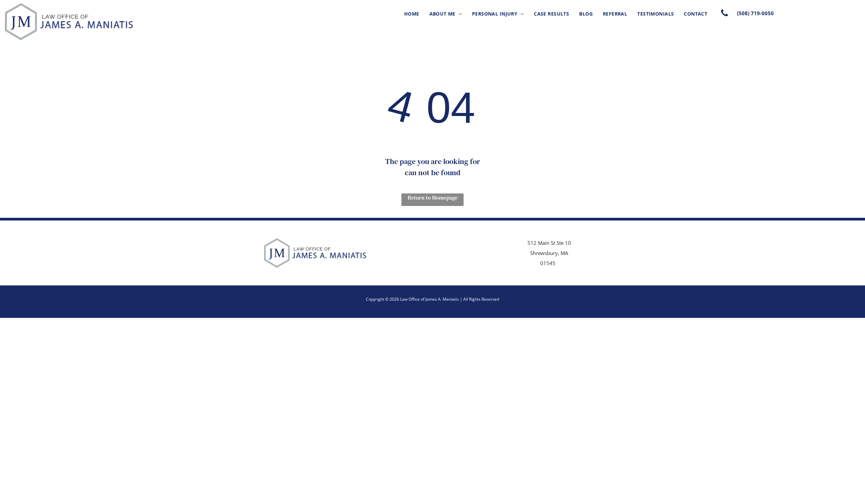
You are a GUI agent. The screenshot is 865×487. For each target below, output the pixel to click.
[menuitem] (411, 13)
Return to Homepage (433, 197)
